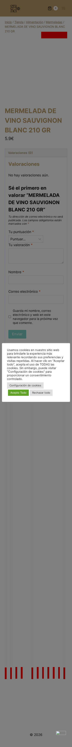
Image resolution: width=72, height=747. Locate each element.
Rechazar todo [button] (41, 392)
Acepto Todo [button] (18, 392)
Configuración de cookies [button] (25, 385)
